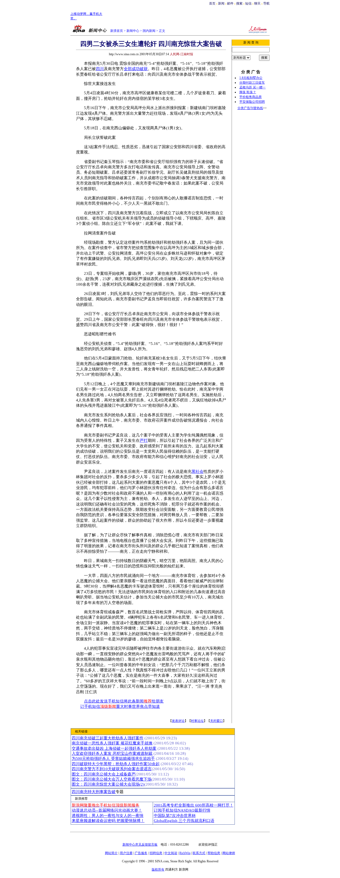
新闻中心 (132, 31)
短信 (248, 3)
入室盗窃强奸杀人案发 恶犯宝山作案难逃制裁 (112, 753)
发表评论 (178, 721)
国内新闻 (149, 31)
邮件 (230, 3)
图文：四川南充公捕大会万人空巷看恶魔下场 (111, 779)
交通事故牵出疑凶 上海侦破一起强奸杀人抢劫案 (114, 748)
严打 (144, 440)
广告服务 (141, 853)
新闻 (221, 3)
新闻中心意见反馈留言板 (140, 844)
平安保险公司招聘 (252, 102)
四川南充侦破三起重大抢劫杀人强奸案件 (107, 738)
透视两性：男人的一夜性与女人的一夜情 (107, 815)
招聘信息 (156, 853)
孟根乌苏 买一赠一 (252, 87)
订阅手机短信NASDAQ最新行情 (182, 810)
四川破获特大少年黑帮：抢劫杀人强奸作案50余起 (116, 764)
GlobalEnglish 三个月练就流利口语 (184, 821)
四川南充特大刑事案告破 (94, 792)
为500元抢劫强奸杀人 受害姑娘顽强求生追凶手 (113, 758)
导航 (266, 3)
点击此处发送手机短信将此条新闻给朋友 (124, 701)
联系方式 (199, 853)
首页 (212, 3)
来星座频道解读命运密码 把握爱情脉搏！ (108, 821)
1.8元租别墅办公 (250, 78)
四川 (100, 69)
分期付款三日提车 (252, 82)
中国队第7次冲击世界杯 (175, 815)
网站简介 (111, 853)
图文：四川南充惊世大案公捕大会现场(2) (108, 784)
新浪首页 (116, 31)
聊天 (257, 3)
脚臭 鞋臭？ (247, 92)
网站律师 (228, 853)
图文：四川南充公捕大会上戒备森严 (103, 774)
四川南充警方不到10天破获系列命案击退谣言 (112, 769)
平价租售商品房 (250, 97)
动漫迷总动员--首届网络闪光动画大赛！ (107, 810)
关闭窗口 (216, 721)
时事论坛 (197, 721)
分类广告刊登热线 (250, 108)
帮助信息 (213, 853)
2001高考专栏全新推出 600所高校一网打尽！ (193, 805)
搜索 (239, 3)
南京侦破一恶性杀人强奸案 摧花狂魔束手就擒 (112, 743)
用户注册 (126, 853)
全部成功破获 (136, 69)
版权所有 (158, 869)
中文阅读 (170, 853)
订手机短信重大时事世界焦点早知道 (120, 706)
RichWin (184, 853)
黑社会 (197, 471)
